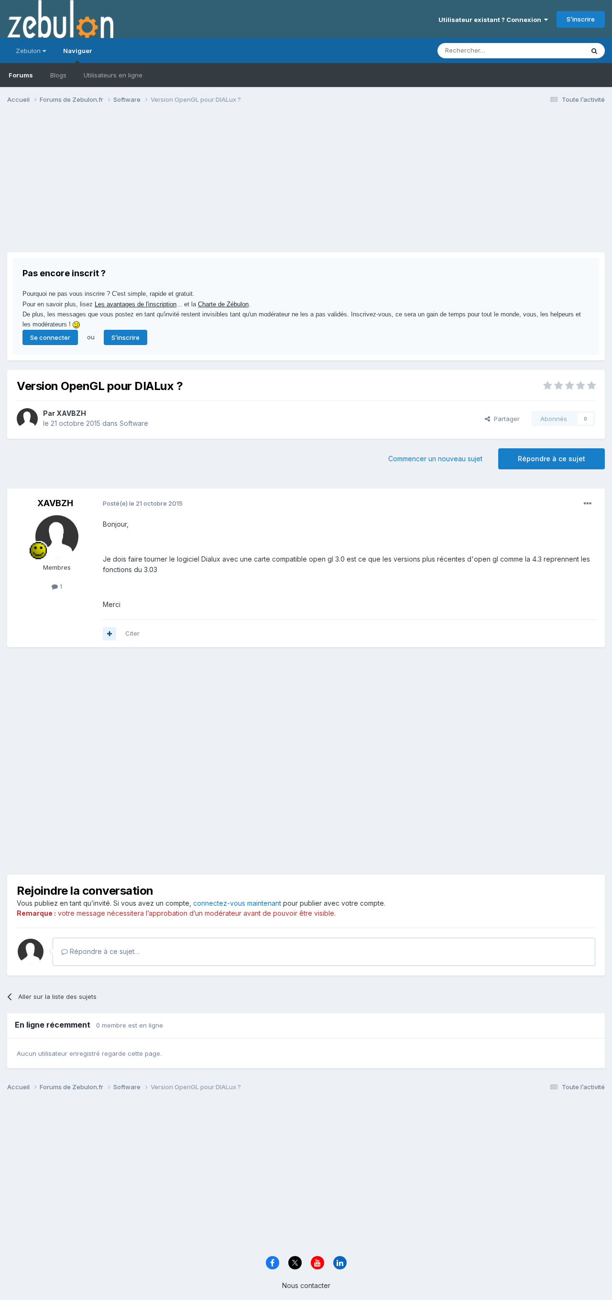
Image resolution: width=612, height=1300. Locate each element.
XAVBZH (71, 413)
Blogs (58, 75)
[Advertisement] (181, 185)
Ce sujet (559, 50)
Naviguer (77, 50)
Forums (21, 75)
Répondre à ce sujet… (104, 951)
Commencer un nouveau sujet (435, 459)
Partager (505, 418)
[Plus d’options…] (587, 503)
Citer (132, 633)
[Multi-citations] (109, 633)
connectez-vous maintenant (237, 903)
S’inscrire (581, 19)
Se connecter (50, 337)
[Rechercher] (594, 50)
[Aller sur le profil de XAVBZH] (27, 418)
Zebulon (29, 50)
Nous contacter (306, 1285)
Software (134, 423)
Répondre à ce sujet (551, 459)
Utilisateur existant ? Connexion (491, 19)
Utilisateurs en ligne (113, 75)
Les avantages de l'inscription (135, 304)
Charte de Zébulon (223, 304)
